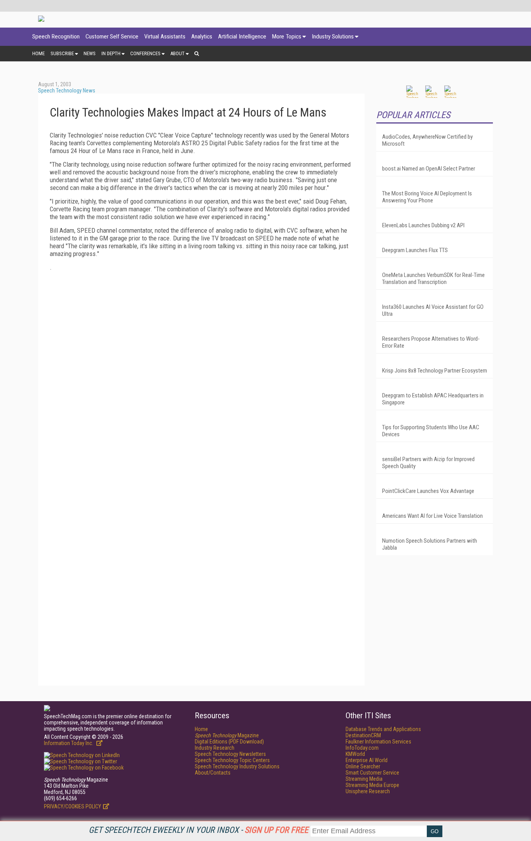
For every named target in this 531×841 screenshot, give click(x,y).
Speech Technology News (66, 90)
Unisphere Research (368, 791)
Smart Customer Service (372, 773)
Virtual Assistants (164, 36)
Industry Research (214, 748)
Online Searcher (363, 766)
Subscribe (62, 53)
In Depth (111, 53)
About (177, 53)
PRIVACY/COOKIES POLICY (72, 806)
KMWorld (355, 754)
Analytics (201, 36)
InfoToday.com (362, 748)
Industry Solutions (333, 36)
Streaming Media (364, 779)
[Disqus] (201, 374)
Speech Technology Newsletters (230, 754)
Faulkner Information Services (378, 741)
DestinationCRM (363, 735)
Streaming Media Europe (372, 785)
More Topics (286, 36)
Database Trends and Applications (383, 729)
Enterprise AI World (367, 760)
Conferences (145, 53)
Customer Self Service (112, 36)
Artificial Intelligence (242, 36)
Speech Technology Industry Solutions (237, 766)
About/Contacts (213, 773)
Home (38, 53)
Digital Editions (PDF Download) (229, 741)
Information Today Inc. (69, 743)
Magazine (227, 735)
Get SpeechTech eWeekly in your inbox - (198, 830)
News (90, 53)
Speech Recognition (56, 36)
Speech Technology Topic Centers (232, 760)
